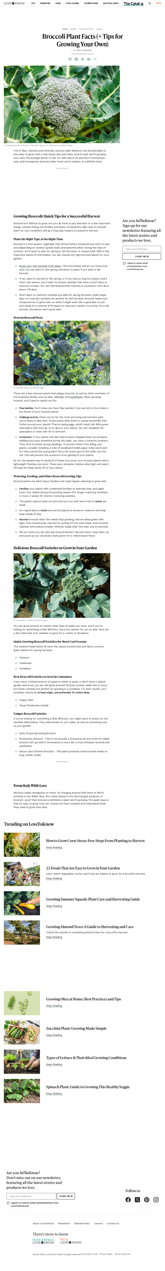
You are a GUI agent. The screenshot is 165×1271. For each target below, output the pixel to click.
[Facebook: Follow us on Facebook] (128, 1199)
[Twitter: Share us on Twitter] (76, 59)
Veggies (99, 29)
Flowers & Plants (86, 29)
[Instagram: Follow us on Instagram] (156, 1199)
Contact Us (113, 1223)
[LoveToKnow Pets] (71, 1240)
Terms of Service (122, 1254)
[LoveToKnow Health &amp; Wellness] (43, 1240)
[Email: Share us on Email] (89, 59)
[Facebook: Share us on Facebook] (70, 59)
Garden (73, 29)
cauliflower (76, 396)
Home (65, 29)
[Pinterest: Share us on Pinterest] (82, 59)
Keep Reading (54, 847)
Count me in (142, 256)
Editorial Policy (82, 1223)
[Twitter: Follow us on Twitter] (137, 1199)
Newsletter (64, 1223)
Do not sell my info (89, 1254)
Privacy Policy (106, 1254)
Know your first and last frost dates (40, 266)
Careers (98, 1223)
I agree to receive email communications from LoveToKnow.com (137, 266)
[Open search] (149, 3)
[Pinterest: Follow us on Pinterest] (146, 1199)
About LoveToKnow (43, 1223)
